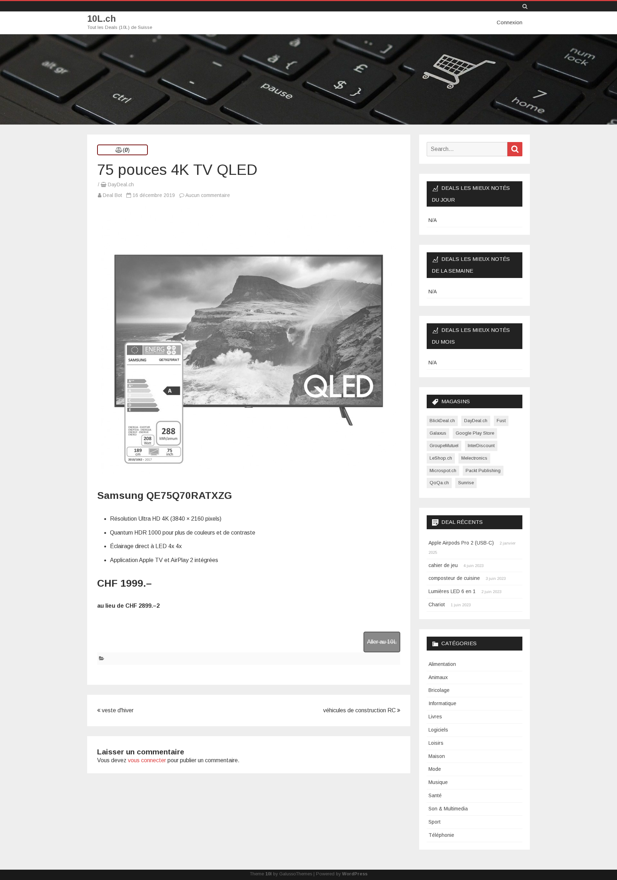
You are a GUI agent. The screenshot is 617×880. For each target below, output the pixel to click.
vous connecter (147, 760)
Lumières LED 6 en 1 (452, 591)
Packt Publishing (483, 470)
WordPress (354, 873)
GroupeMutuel (444, 445)
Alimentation (442, 664)
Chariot (436, 604)
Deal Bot (112, 195)
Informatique (442, 703)
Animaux (438, 677)
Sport (434, 822)
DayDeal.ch (121, 184)
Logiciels (438, 730)
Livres (435, 716)
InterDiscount (481, 445)
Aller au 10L (382, 642)
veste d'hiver (117, 710)
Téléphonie (441, 835)
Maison (436, 756)
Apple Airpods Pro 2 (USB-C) (461, 543)
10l (268, 873)
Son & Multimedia (448, 808)
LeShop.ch (441, 458)
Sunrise (466, 482)
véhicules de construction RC (360, 710)
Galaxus (438, 433)
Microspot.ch (443, 470)
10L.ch (101, 18)
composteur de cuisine (454, 578)
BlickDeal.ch (442, 420)
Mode (434, 769)
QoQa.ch (439, 482)
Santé (435, 795)
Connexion (509, 22)
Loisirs (435, 743)
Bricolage (439, 690)
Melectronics (474, 458)
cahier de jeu (443, 565)
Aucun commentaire (207, 195)
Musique (438, 782)
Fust (501, 420)
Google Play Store (475, 433)
